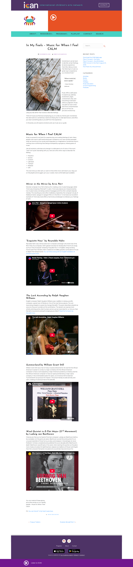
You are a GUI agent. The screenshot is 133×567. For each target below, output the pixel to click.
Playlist (75, 34)
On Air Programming (89, 85)
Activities (85, 76)
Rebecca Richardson (60, 54)
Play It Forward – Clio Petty (91, 59)
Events (85, 80)
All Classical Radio (67, 555)
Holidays (85, 82)
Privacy (76, 555)
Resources (46, 34)
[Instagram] (64, 542)
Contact (88, 34)
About (33, 34)
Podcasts (86, 87)
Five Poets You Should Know (92, 66)
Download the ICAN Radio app (92, 57)
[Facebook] (69, 542)
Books (85, 78)
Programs (61, 34)
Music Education (53, 514)
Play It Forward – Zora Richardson (93, 61)
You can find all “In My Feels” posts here (41, 511)
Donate (104, 5)
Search (99, 34)
